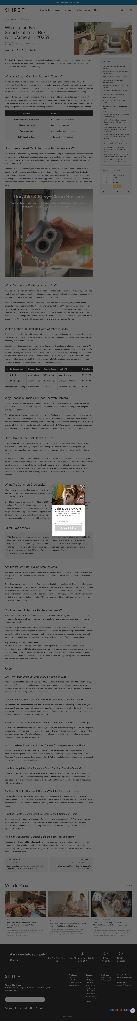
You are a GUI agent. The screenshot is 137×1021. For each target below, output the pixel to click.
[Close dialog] (82, 487)
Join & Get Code (68, 528)
